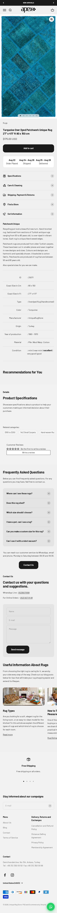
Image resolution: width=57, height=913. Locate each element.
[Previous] (3, 2)
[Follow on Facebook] (5, 875)
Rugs (5, 123)
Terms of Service (10, 837)
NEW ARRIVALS (28, 3)
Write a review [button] (28, 452)
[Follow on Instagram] (12, 875)
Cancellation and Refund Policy (42, 827)
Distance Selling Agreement (38, 836)
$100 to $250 (10, 432)
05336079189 (24, 592)
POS (24, 904)
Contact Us (29, 565)
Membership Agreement (42, 847)
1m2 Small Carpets (28, 432)
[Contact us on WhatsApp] (51, 907)
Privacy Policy (37, 842)
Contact (6, 832)
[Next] (53, 2)
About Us (7, 822)
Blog (5, 827)
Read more (8, 734)
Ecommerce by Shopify (37, 904)
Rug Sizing (52, 738)
